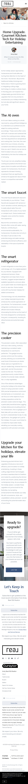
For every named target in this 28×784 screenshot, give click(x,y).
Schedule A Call (6, 691)
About (4, 674)
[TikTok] (18, 658)
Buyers (4, 680)
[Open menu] (26, 4)
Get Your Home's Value (8, 688)
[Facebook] (3, 658)
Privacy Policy (14, 750)
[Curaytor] (10, 667)
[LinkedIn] (8, 658)
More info (10, 777)
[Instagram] (15, 658)
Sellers (4, 682)
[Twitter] (6, 658)
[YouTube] (12, 658)
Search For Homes (7, 685)
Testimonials (6, 677)
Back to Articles (9, 23)
